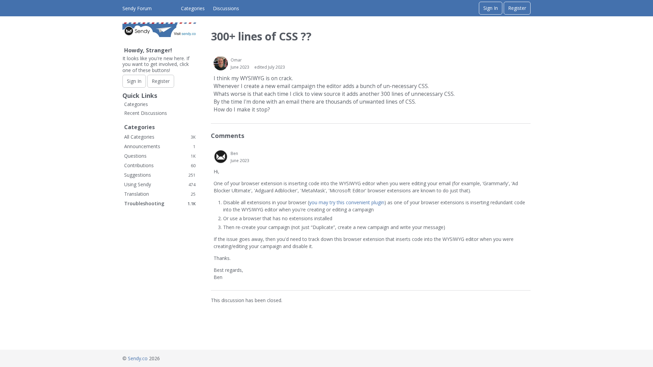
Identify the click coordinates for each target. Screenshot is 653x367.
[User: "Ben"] (221, 157)
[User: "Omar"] (221, 63)
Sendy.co (138, 358)
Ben (234, 153)
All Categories (160, 137)
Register (517, 8)
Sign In (490, 8)
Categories (193, 8)
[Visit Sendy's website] (159, 35)
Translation (160, 194)
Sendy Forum (137, 8)
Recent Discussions (145, 113)
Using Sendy (160, 184)
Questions (160, 156)
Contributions (160, 165)
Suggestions (160, 175)
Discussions (226, 8)
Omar (236, 60)
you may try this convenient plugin (346, 202)
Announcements (160, 146)
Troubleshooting (160, 203)
